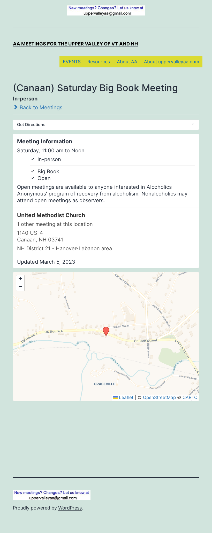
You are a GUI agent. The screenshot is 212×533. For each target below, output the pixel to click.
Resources (98, 61)
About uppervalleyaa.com (171, 61)
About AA (127, 61)
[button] (104, 328)
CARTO (190, 397)
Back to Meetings (40, 107)
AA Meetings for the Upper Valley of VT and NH (75, 43)
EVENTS (72, 61)
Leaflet (125, 397)
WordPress (70, 508)
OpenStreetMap (159, 397)
